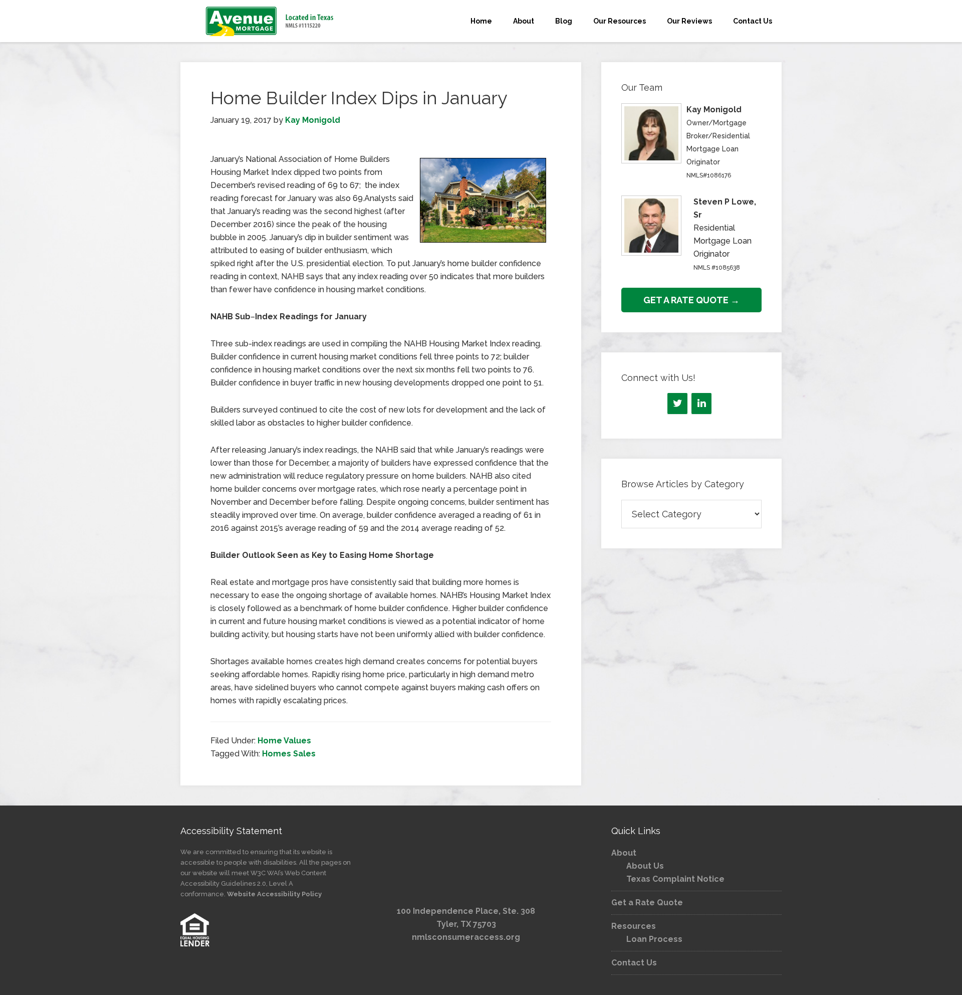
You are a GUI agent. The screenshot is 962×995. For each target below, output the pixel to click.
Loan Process (654, 939)
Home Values (284, 740)
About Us (645, 866)
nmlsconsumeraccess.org (466, 937)
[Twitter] (677, 403)
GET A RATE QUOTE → (691, 300)
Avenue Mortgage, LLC (270, 21)
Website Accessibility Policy (274, 894)
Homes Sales (289, 753)
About (623, 853)
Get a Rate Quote (647, 902)
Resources (633, 926)
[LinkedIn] (701, 403)
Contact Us (634, 962)
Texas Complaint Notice (675, 879)
